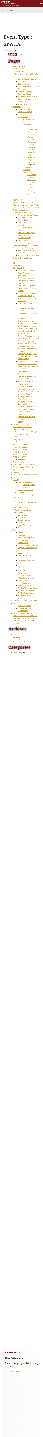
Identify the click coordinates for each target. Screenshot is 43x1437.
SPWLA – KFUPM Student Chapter (26, 621)
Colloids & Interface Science (28, 215)
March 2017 (17, 639)
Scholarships (27, 575)
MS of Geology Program (22, 507)
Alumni (20, 533)
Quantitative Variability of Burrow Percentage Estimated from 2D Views (27, 411)
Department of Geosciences (28, 545)
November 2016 (19, 642)
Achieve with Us (24, 570)
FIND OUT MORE (14, 1371)
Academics (17, 107)
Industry (16, 480)
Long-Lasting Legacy (26, 92)
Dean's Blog (17, 653)
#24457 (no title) (19, 69)
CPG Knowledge (19, 268)
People (15, 530)
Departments (23, 117)
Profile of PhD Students (26, 591)
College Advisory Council (27, 79)
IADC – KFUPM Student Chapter (25, 475)
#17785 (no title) (19, 66)
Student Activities (24, 596)
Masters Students (24, 585)
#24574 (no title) (19, 71)
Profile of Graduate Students (28, 588)
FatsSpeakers (18, 462)
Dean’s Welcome (24, 84)
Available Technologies (26, 250)
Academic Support (25, 112)
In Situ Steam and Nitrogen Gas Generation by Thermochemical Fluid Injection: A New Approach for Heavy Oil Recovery (28, 374)
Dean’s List (22, 114)
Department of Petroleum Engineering (28, 169)
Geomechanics (23, 220)
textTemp (16, 623)
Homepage (17, 472)
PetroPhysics (23, 240)
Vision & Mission (24, 99)
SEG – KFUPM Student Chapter (25, 616)
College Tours (23, 515)
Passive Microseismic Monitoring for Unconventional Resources (28, 383)
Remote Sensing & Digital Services (26, 601)
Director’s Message (25, 218)
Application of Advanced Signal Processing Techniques (27, 273)
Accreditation (32, 129)
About (15, 76)
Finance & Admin (24, 555)
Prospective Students (21, 568)
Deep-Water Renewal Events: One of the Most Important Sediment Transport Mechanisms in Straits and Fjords (27, 346)
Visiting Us (22, 102)
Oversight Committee (26, 94)
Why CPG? (22, 598)
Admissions (22, 573)
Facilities (16, 442)
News (20, 528)
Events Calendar (24, 520)
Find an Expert (23, 558)
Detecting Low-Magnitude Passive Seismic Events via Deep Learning (28, 356)
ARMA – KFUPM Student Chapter (25, 202)
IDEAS (15, 477)
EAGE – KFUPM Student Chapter (25, 432)
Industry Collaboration (26, 482)
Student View (28, 583)
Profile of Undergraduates (27, 593)
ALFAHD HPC (18, 200)
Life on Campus (24, 580)
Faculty (20, 553)
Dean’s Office (23, 543)
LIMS (15, 500)
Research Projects (25, 243)
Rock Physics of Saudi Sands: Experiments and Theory (27, 419)
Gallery (20, 522)
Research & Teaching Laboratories (26, 613)
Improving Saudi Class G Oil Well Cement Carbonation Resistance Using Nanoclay (28, 363)
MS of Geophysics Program (23, 510)
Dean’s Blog (22, 517)
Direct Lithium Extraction (22, 427)
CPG (15, 263)
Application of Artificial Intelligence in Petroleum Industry (27, 280)
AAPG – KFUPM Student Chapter (25, 74)
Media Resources (24, 525)
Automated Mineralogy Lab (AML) (26, 205)
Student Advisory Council (27, 97)
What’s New (22, 104)
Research (16, 603)
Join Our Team (18, 492)
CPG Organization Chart (22, 424)
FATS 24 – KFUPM (20, 449)
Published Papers (24, 606)
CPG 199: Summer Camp (22, 265)
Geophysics (22, 223)
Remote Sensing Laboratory (28, 255)
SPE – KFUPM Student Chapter (25, 618)
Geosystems (22, 225)
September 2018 (19, 634)
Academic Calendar (25, 109)
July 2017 (16, 637)
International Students (26, 578)
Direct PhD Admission (21, 429)
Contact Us (22, 81)
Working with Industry (26, 490)
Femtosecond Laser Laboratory (25, 465)
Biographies (22, 459)
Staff (19, 565)
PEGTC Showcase (25, 253)
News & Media (18, 512)
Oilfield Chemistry (24, 238)
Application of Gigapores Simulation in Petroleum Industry (27, 288)
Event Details (18, 439)
